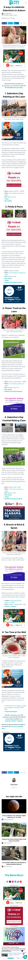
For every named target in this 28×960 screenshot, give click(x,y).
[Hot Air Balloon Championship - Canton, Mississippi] (14, 936)
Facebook (13, 282)
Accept (10, 957)
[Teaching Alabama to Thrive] (14, 510)
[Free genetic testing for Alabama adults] (14, 403)
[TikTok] (18, 882)
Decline (17, 957)
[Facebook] (7, 882)
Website (7, 282)
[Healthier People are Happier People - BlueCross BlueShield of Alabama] (14, 294)
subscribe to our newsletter (11, 85)
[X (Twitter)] (10, 882)
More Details (8, 201)
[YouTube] (21, 882)
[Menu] (25, 2)
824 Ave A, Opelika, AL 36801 (18, 705)
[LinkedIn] (15, 882)
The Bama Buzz (14, 875)
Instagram (19, 282)
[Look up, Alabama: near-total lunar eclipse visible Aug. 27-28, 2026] (14, 806)
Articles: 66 (14, 787)
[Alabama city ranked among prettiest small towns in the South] (14, 830)
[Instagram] (13, 882)
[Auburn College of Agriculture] (12, 131)
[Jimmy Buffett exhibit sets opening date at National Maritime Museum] (14, 853)
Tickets (7, 199)
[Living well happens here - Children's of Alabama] (14, 58)
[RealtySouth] (14, 179)
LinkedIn (13, 721)
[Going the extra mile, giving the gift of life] (14, 349)
